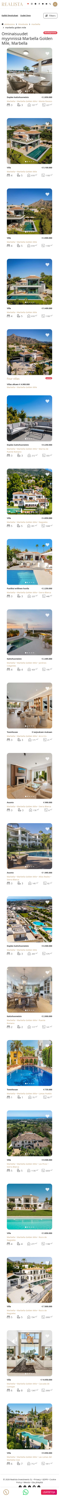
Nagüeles (43, 522)
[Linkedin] (29, 1486)
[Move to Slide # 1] (27, 91)
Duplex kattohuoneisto (18, 97)
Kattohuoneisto (14, 658)
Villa (9, 167)
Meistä (27, 1482)
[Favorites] (28, 4)
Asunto (10, 802)
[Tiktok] (35, 4)
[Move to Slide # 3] (31, 91)
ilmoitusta (23, 24)
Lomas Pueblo (45, 1093)
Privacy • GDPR (41, 1479)
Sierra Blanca (45, 592)
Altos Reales (44, 876)
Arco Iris (43, 736)
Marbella (35, 24)
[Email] (46, 4)
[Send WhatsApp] (26, 1492)
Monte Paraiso (45, 101)
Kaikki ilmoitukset (10, 15)
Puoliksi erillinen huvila (18, 588)
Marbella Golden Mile (27, 101)
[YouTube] (34, 1486)
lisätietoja (49, 1492)
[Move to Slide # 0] (25, 91)
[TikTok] (38, 1486)
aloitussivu (9, 24)
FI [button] (55, 4)
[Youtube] (43, 4)
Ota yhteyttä (37, 1482)
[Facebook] (39, 4)
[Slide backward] (13, 70)
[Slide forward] (45, 70)
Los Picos (43, 1164)
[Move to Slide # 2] (29, 91)
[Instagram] (32, 4)
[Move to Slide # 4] (33, 91)
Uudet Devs (25, 15)
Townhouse (12, 732)
